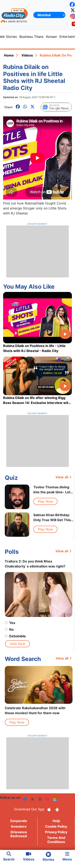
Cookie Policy (56, 826)
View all (61, 477)
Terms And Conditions (56, 840)
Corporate (18, 821)
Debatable (17, 636)
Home (9, 55)
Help (56, 821)
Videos (27, 55)
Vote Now (17, 644)
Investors (18, 826)
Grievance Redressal (18, 834)
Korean (51, 36)
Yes (12, 623)
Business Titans (31, 36)
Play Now (45, 501)
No (11, 629)
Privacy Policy (56, 832)
